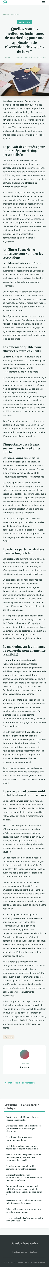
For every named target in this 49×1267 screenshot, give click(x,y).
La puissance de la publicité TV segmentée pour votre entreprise (21, 1167)
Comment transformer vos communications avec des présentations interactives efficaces (24, 1177)
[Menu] (43, 2)
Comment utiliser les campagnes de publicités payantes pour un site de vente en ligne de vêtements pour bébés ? (24, 1190)
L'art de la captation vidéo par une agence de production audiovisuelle (22, 1147)
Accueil (6, 14)
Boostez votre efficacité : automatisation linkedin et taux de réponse (24, 1201)
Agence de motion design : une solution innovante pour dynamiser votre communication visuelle (23, 1157)
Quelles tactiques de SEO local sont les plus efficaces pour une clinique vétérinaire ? (23, 1128)
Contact (33, 1252)
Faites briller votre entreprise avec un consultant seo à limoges (23, 1210)
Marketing (15, 14)
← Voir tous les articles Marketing (19, 1083)
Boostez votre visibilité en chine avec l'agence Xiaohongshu (22, 1118)
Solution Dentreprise (24, 1243)
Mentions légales (19, 1252)
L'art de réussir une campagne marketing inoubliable (20, 1138)
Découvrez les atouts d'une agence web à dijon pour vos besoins (24, 1219)
